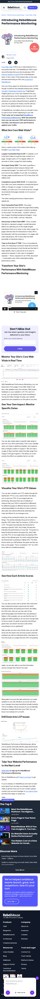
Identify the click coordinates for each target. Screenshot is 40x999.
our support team (31, 791)
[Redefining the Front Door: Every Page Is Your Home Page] (5, 819)
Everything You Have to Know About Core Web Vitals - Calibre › (19, 857)
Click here (5, 771)
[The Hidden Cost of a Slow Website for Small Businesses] (5, 842)
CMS (5, 926)
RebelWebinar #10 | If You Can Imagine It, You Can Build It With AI (24, 829)
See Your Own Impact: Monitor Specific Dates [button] (18, 406)
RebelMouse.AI (9, 935)
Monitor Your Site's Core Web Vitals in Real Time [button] (18, 358)
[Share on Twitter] (16, 62)
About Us (24, 926)
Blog (5, 956)
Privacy (24, 964)
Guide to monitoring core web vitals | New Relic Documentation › (20, 863)
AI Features (7, 939)
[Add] (8, 992)
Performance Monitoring (15, 15)
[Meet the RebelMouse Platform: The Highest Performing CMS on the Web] (5, 811)
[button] (4, 7)
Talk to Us (31, 7)
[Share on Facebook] (9, 62)
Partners (24, 939)
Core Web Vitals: (14, 150)
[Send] (32, 992)
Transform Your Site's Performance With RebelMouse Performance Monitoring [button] (19, 269)
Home (4, 15)
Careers (24, 935)
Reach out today (25, 777)
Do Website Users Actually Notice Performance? (24, 834)
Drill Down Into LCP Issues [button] (16, 716)
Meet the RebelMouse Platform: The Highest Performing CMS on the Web (25, 811)
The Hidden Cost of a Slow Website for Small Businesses (24, 843)
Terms (23, 968)
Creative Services (10, 943)
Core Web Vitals (31, 15)
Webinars (7, 960)
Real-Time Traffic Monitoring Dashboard (20, 1)
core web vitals (8, 800)
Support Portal (9, 964)
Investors (24, 930)
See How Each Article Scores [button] (17, 575)
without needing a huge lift (11, 74)
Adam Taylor (12, 55)
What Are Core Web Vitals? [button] (16, 130)
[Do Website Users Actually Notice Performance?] (5, 835)
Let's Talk (10, 901)
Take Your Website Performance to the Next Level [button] (19, 763)
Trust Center (26, 956)
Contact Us (25, 952)
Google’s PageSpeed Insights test (13, 91)
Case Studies (8, 952)
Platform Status (27, 960)
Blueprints (7, 930)
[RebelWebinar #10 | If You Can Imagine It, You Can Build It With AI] (5, 828)
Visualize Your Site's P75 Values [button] (19, 488)
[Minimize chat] (37, 978)
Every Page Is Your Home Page (23, 819)
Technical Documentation (9, 969)
